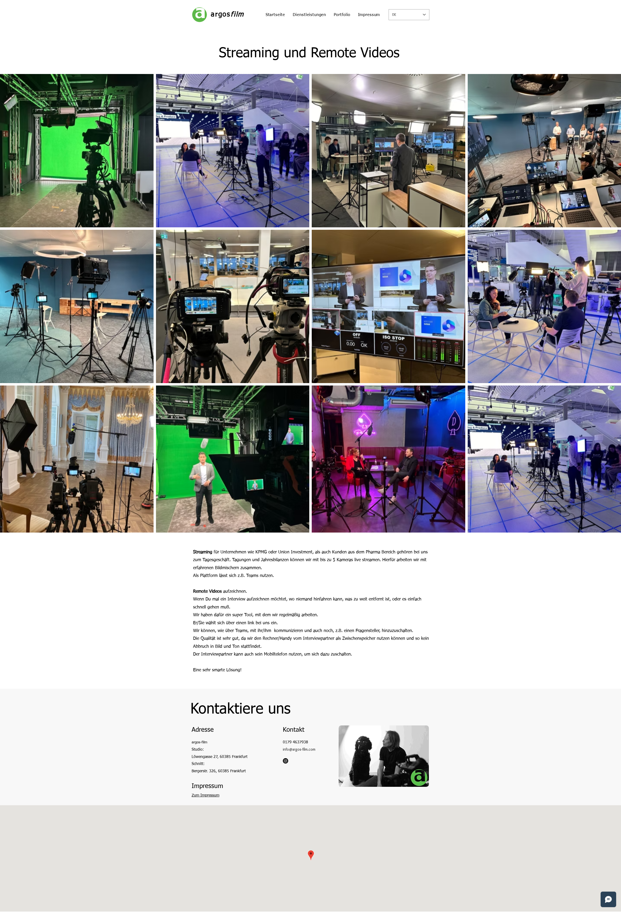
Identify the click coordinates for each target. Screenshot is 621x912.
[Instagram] (285, 761)
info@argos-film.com (299, 749)
